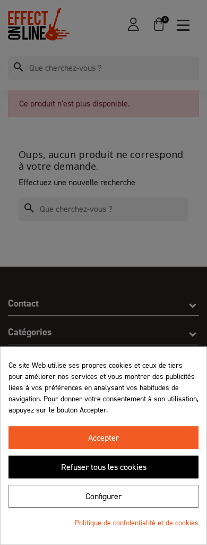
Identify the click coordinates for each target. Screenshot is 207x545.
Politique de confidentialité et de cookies (137, 523)
